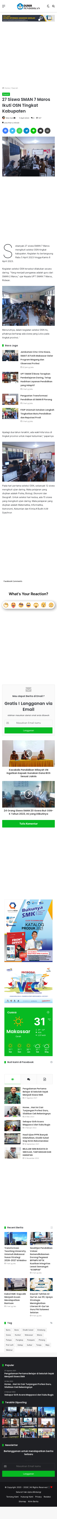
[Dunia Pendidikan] (28, 6)
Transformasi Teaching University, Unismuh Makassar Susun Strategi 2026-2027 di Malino (15, 1254)
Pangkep (19, 1340)
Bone (16, 1330)
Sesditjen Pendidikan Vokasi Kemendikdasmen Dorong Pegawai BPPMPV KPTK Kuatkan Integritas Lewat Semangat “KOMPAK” (41, 1259)
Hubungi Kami (27, 1497)
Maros (39, 1335)
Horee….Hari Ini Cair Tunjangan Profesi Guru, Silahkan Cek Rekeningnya (37, 1110)
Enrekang (41, 1330)
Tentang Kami (12, 1497)
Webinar (9, 1350)
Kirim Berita (33, 1501)
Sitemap (22, 1501)
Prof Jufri (9, 1345)
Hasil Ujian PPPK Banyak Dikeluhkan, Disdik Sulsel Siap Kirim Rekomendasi (36, 1137)
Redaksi (47, 1497)
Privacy (38, 1497)
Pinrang (42, 1340)
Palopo (9, 1340)
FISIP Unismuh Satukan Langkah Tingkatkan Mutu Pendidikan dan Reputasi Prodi (37, 413)
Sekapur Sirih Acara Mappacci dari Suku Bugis (36, 1123)
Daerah (15, 88)
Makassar (29, 1335)
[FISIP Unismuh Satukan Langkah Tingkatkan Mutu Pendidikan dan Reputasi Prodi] (10, 413)
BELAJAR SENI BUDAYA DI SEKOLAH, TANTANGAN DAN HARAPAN (37, 1152)
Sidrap (20, 1345)
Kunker (18, 1335)
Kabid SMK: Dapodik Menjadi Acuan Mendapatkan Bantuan (15, 1298)
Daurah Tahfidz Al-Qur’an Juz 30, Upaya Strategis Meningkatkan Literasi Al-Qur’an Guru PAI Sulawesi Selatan (41, 1303)
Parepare (31, 1340)
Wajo (47, 1345)
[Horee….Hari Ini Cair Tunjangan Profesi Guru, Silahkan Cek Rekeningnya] (12, 1111)
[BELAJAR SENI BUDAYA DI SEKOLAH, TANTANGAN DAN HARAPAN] (12, 1152)
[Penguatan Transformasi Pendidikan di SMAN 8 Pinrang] (10, 399)
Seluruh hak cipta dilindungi (28, 1492)
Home (7, 88)
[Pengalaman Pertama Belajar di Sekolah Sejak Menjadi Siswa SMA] (12, 1095)
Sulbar (29, 1345)
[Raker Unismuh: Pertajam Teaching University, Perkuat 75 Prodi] (10, 1412)
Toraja (38, 1345)
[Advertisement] (28, 53)
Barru (8, 1330)
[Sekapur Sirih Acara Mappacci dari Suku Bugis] (12, 1125)
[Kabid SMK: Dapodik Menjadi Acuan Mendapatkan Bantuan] (15, 1284)
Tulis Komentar (28, 823)
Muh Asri (9, 118)
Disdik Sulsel (28, 1330)
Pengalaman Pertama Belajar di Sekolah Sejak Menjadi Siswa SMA (35, 1091)
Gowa (8, 1335)
